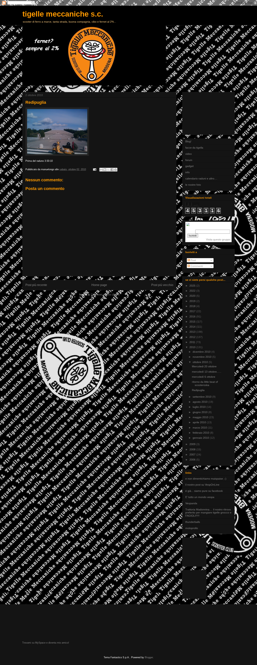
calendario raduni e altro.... (201, 178)
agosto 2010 (200, 401)
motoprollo (191, 528)
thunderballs (192, 521)
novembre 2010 (202, 356)
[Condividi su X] (108, 170)
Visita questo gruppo (218, 239)
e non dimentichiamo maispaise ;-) (205, 478)
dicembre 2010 (202, 351)
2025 (192, 285)
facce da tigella (194, 147)
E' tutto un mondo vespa (199, 497)
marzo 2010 (200, 427)
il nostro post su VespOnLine (202, 484)
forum (188, 160)
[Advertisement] (204, 112)
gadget (189, 166)
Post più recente (36, 285)
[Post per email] (94, 169)
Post (193, 260)
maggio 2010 (201, 417)
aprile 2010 (200, 422)
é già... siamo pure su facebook (204, 490)
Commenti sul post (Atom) (105, 294)
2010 (192, 347)
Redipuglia (198, 390)
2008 (192, 449)
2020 (192, 295)
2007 (192, 454)
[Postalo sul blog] (105, 170)
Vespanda (191, 503)
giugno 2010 (200, 412)
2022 (192, 290)
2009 (192, 444)
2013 (192, 331)
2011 (192, 342)
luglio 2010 (199, 406)
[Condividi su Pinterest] (115, 170)
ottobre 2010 (201, 362)
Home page (99, 285)
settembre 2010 (202, 396)
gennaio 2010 (201, 437)
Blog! (188, 141)
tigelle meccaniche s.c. (62, 14)
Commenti (196, 266)
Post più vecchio (162, 285)
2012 (192, 337)
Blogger (149, 657)
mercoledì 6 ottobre (203, 376)
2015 (192, 321)
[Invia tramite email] (101, 170)
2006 (192, 459)
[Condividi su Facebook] (112, 170)
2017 (192, 311)
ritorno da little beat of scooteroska (205, 383)
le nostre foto (193, 184)
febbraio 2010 (201, 432)
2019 (192, 301)
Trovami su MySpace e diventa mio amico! (45, 642)
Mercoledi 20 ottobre (204, 366)
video (188, 153)
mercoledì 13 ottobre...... (206, 371)
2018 (192, 306)
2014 (192, 326)
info (187, 172)
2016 (192, 316)
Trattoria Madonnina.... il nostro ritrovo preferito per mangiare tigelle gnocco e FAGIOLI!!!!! (208, 512)
